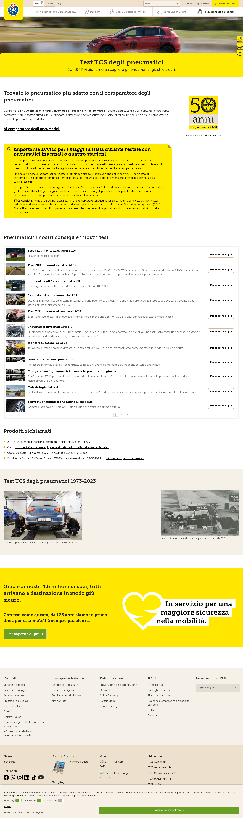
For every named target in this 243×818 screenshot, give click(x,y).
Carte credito (12, 706)
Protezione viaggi (14, 690)
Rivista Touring (108, 706)
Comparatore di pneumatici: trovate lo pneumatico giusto (72, 371)
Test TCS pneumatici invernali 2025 (54, 311)
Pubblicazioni (111, 678)
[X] (13, 776)
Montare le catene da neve (47, 342)
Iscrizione (9, 761)
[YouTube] (41, 776)
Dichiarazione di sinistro (66, 695)
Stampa (152, 715)
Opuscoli (105, 690)
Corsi (7, 711)
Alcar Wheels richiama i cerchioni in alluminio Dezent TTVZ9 (53, 441)
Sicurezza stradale (159, 695)
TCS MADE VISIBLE (160, 778)
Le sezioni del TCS (211, 678)
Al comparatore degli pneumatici (32, 129)
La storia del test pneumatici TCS (203, 135)
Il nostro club (156, 684)
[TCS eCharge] (105, 773)
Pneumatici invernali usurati (50, 326)
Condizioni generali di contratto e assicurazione (24, 724)
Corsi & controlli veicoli (131, 11)
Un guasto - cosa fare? (65, 684)
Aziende (49, 3)
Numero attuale (79, 761)
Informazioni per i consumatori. (125, 458)
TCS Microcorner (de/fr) (162, 773)
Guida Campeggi (110, 695)
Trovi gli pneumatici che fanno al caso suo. (60, 401)
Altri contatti (59, 700)
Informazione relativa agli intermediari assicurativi (19, 733)
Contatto (205, 3)
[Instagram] (20, 776)
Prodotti (96, 11)
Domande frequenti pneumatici (52, 359)
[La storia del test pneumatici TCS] (203, 112)
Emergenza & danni (227, 3)
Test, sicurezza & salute (218, 11)
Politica (152, 710)
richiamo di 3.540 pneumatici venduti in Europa (58, 452)
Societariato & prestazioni (58, 11)
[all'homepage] (13, 10)
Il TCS (153, 678)
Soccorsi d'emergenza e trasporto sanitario (169, 702)
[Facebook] (7, 776)
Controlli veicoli (13, 716)
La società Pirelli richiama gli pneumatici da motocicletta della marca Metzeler (62, 447)
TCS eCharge (120, 773)
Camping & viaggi (175, 11)
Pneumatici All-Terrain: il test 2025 (54, 281)
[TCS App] (104, 761)
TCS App (117, 761)
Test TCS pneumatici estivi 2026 (52, 265)
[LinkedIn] (27, 776)
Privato (38, 3)
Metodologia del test (43, 387)
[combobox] (218, 688)
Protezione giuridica (16, 700)
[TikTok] (34, 776)
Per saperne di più (221, 254)
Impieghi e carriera (159, 690)
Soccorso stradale (15, 684)
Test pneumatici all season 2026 (52, 250)
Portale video (108, 700)
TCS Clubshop (157, 761)
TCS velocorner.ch (159, 767)
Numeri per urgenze (64, 690)
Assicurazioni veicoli (16, 695)
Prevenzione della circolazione (118, 684)
